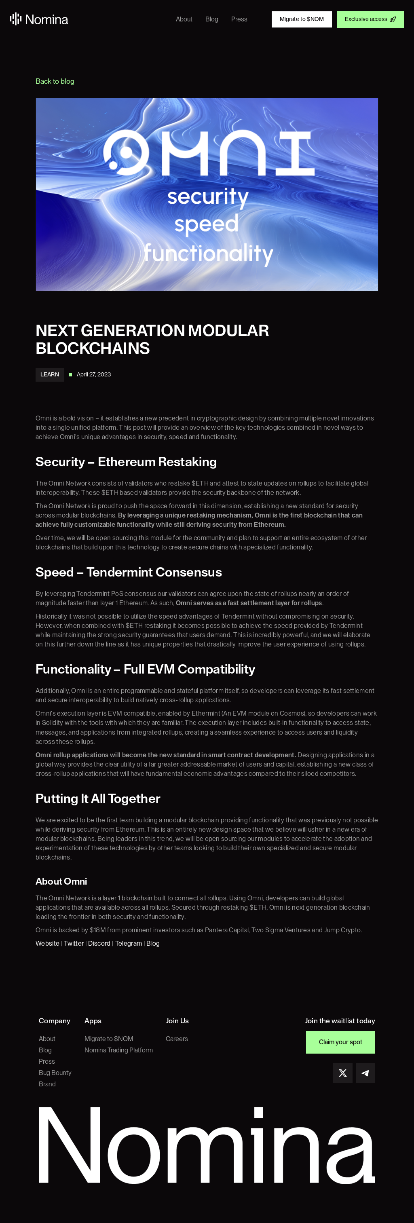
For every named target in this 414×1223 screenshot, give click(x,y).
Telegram (128, 943)
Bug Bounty (55, 1073)
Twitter (74, 943)
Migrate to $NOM (108, 1039)
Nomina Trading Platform (118, 1050)
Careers (177, 1039)
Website (47, 943)
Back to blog (55, 81)
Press (47, 1061)
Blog (153, 943)
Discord (99, 943)
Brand (47, 1084)
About (47, 1039)
